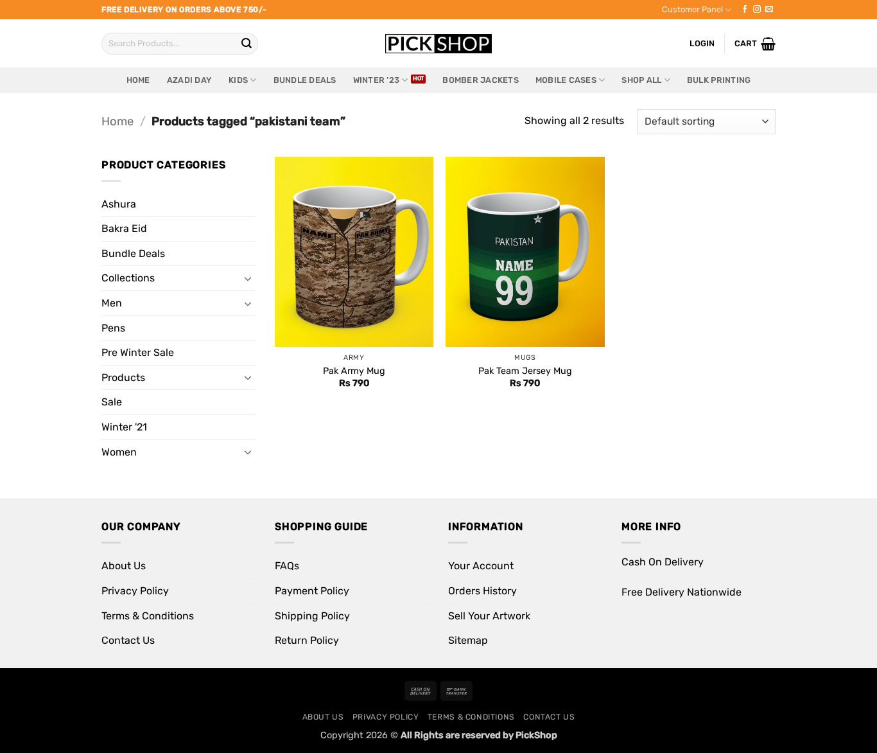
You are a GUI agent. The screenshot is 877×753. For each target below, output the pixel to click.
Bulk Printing (719, 80)
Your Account (481, 566)
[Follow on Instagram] (757, 9)
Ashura (118, 204)
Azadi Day (189, 80)
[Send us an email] (769, 9)
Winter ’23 (376, 80)
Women (119, 452)
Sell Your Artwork (489, 616)
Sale (111, 402)
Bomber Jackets (480, 80)
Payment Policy (312, 591)
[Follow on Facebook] (745, 9)
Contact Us (128, 640)
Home (138, 80)
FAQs (287, 566)
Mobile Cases (565, 80)
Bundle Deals (305, 80)
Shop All (641, 80)
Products (123, 377)
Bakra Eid (124, 228)
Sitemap (468, 640)
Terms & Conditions (147, 616)
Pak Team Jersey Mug (525, 371)
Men (111, 303)
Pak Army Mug (354, 371)
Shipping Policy (312, 616)
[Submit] (246, 44)
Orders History (482, 591)
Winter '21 (124, 427)
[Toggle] (248, 278)
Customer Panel (692, 9)
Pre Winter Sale (137, 352)
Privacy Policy (135, 591)
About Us (123, 566)
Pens (113, 328)
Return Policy (307, 640)
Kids (238, 80)
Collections (128, 278)
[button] (755, 44)
